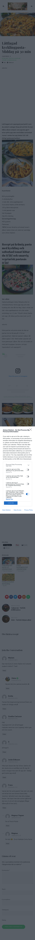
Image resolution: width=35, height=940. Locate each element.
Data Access (17, 510)
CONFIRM (11, 503)
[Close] (31, 430)
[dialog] (17, 470)
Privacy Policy (28, 510)
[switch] (27, 470)
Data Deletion (6, 510)
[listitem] (17, 465)
